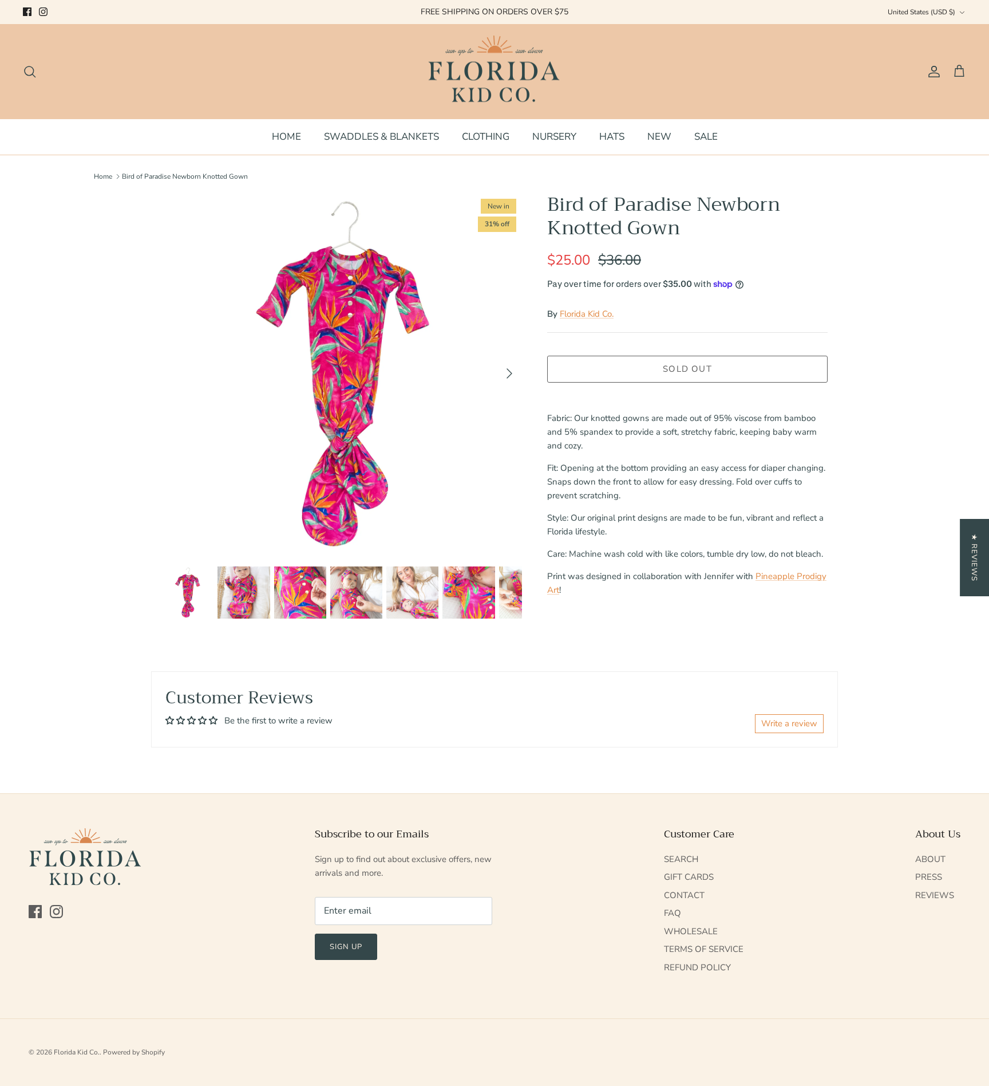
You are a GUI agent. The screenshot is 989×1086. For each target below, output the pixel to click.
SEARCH (681, 859)
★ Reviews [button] (974, 557)
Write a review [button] (789, 723)
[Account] (932, 71)
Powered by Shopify (134, 1052)
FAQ (672, 913)
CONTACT (684, 895)
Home (103, 176)
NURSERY (554, 136)
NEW (659, 136)
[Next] (509, 373)
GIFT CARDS (689, 877)
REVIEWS (934, 895)
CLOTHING (485, 136)
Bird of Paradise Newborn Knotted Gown (185, 176)
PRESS (928, 877)
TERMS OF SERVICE (703, 949)
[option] (341, 373)
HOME (286, 136)
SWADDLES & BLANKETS (381, 136)
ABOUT (930, 859)
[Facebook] (27, 11)
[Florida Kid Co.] (495, 72)
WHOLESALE (691, 931)
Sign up (346, 947)
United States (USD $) (921, 12)
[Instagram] (43, 11)
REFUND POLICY (697, 967)
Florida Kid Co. (587, 314)
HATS (611, 136)
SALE (706, 136)
